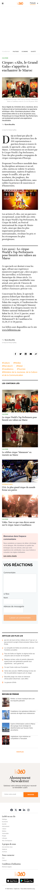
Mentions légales (7, 867)
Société (33, 51)
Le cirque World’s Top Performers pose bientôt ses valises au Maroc (19, 253)
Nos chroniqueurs (7, 840)
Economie (25, 51)
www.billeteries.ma (11, 330)
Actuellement (6, 51)
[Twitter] (16, 810)
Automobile (5, 833)
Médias (4, 831)
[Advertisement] (20, 28)
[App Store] (12, 880)
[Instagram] (28, 810)
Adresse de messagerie (14, 606)
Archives (4, 851)
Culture (5, 58)
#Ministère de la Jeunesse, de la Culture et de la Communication (19, 373)
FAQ (3, 858)
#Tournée (21, 369)
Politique (16, 51)
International (5, 826)
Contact (4, 860)
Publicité (4, 849)
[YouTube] (20, 810)
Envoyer (31, 794)
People (4, 836)
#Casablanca (7, 369)
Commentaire (9, 572)
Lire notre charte (10, 556)
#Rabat (19, 366)
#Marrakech (7, 366)
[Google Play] (27, 880)
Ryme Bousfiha (10, 124)
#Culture (6, 363)
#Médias (17, 363)
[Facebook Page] (11, 810)
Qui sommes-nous (7, 847)
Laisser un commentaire (20, 618)
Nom (6, 598)
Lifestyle (4, 838)
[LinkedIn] (24, 810)
